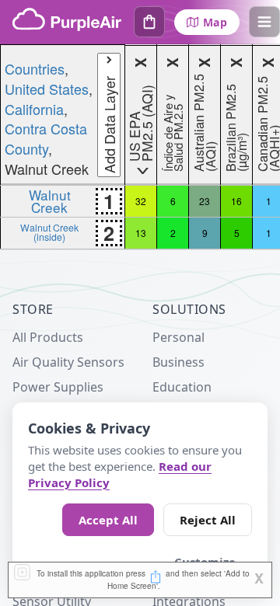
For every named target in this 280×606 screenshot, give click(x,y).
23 (204, 200)
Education (182, 386)
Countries (35, 68)
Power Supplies (57, 386)
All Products (47, 337)
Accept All (108, 520)
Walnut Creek (50, 200)
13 (140, 232)
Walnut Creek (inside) (49, 232)
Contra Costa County (46, 138)
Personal (178, 337)
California (34, 109)
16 (236, 200)
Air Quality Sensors (68, 362)
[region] (140, 146)
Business (178, 362)
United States (47, 88)
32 (140, 200)
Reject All (208, 520)
